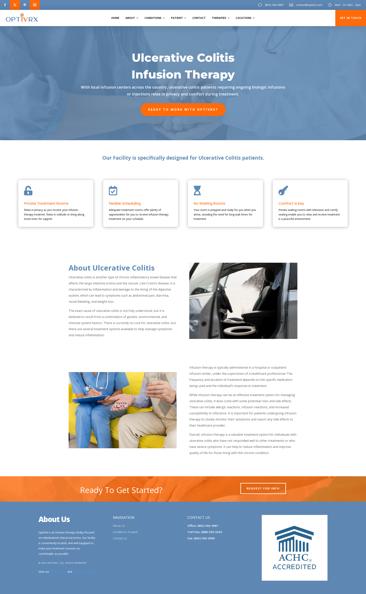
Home (115, 18)
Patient (177, 18)
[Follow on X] (15, 5)
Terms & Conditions (85, 571)
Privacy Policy (58, 571)
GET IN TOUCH (350, 18)
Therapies (219, 18)
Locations (243, 18)
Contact (199, 18)
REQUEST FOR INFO (263, 488)
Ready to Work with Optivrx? (183, 109)
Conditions (152, 18)
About (130, 18)
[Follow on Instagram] (35, 5)
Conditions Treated (125, 532)
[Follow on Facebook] (5, 5)
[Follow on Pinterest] (25, 5)
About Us (119, 526)
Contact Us (120, 538)
